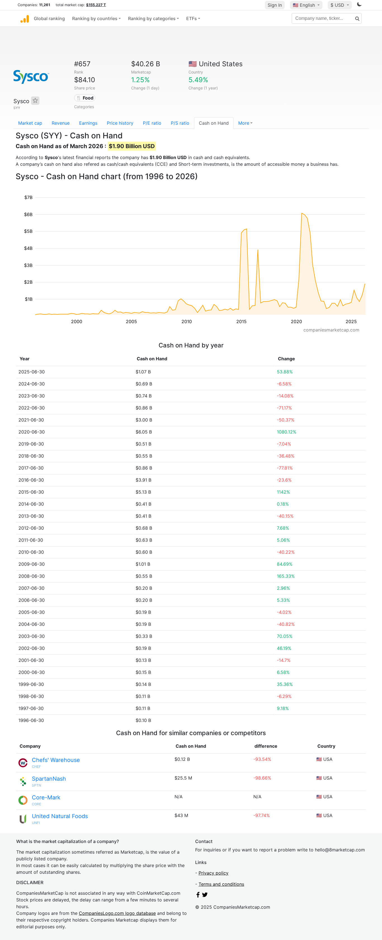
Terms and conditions (221, 884)
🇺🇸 (304, 5)
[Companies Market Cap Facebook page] (198, 896)
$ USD (338, 5)
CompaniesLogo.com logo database (117, 913)
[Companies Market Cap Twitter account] (205, 896)
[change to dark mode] (359, 5)
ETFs (191, 18)
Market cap (30, 123)
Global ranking (49, 18)
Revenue (61, 123)
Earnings (88, 123)
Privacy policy (213, 873)
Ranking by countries (94, 18)
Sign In (275, 5)
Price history (120, 123)
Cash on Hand (214, 123)
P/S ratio (180, 123)
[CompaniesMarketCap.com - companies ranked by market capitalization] (24, 18)
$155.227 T (96, 5)
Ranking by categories (152, 18)
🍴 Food (84, 98)
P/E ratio (152, 123)
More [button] (243, 123)
